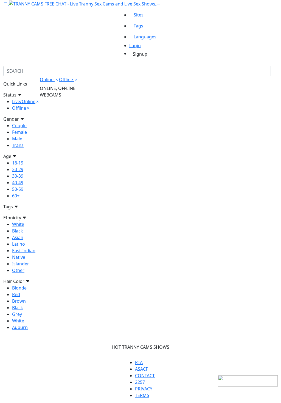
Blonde (19, 288)
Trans (18, 145)
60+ (15, 196)
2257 (140, 382)
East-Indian (23, 251)
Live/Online (23, 101)
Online (47, 79)
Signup (140, 54)
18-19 (17, 163)
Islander (20, 264)
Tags (138, 26)
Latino (18, 244)
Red (16, 294)
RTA (139, 362)
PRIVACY (143, 389)
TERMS (142, 395)
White (18, 224)
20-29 (17, 169)
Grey (17, 314)
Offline (19, 108)
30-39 (17, 176)
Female (19, 132)
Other (18, 270)
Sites (139, 15)
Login (135, 45)
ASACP (141, 369)
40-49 (17, 183)
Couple (19, 126)
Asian (17, 237)
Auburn (20, 327)
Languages (145, 37)
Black (17, 231)
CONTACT (145, 376)
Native (18, 257)
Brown (19, 301)
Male (17, 139)
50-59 (17, 189)
